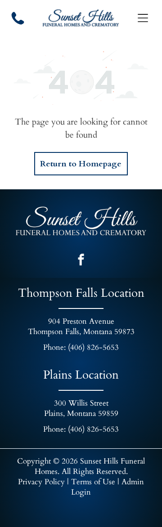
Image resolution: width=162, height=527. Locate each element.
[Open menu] (143, 18)
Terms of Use (93, 482)
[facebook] (81, 260)
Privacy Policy (41, 482)
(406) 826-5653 (93, 347)
